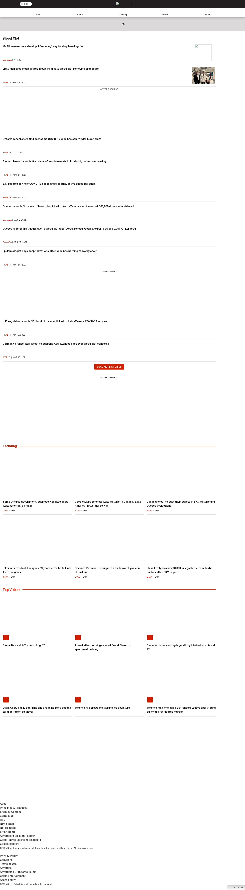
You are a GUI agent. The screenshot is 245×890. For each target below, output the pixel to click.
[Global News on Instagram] (177, 773)
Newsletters (7, 823)
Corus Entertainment (13, 875)
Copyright (6, 859)
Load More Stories (109, 367)
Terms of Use (8, 863)
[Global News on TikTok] (76, 799)
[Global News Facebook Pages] (25, 773)
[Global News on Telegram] (127, 799)
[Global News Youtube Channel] (127, 773)
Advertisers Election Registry (18, 835)
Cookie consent (9, 843)
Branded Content (10, 811)
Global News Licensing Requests (20, 839)
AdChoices (238, 887)
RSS (2, 819)
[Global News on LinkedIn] (25, 799)
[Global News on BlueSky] (177, 799)
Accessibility (8, 879)
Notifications (8, 827)
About (4, 803)
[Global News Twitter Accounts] (76, 773)
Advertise (6, 867)
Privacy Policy (9, 855)
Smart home (7, 831)
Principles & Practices (13, 807)
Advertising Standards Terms (18, 871)
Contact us (7, 815)
